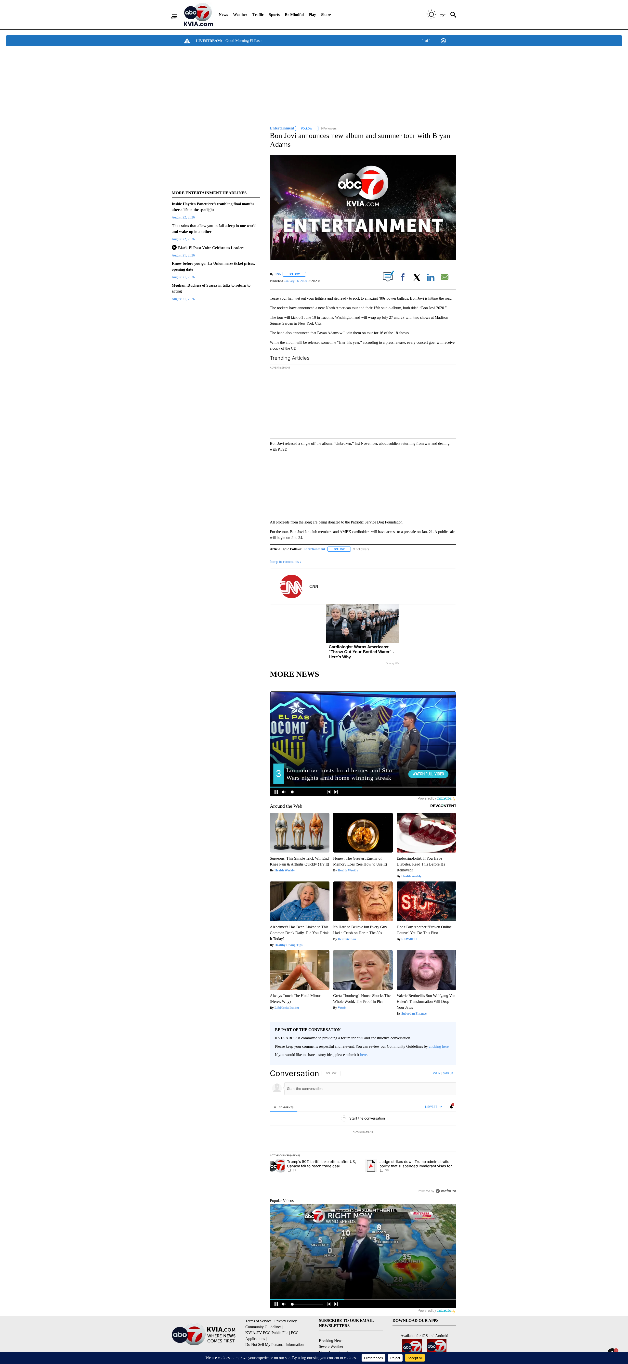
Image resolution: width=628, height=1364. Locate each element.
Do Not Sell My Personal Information (274, 1344)
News (223, 15)
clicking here (439, 1046)
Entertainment (314, 549)
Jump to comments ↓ (286, 562)
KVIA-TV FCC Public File (266, 1333)
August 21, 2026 (183, 255)
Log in (436, 1073)
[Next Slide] (452, 402)
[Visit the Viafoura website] (445, 1191)
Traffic (258, 15)
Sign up (448, 1073)
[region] (363, 1132)
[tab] (283, 1107)
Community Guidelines (263, 1327)
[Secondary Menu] (178, 15)
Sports (274, 15)
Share (326, 15)
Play (312, 15)
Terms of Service (258, 1321)
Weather (240, 15)
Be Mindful (294, 15)
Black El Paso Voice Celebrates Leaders (211, 248)
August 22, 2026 (183, 217)
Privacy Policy (285, 1321)
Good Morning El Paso (243, 40)
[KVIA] (198, 14)
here (363, 1055)
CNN (278, 274)
